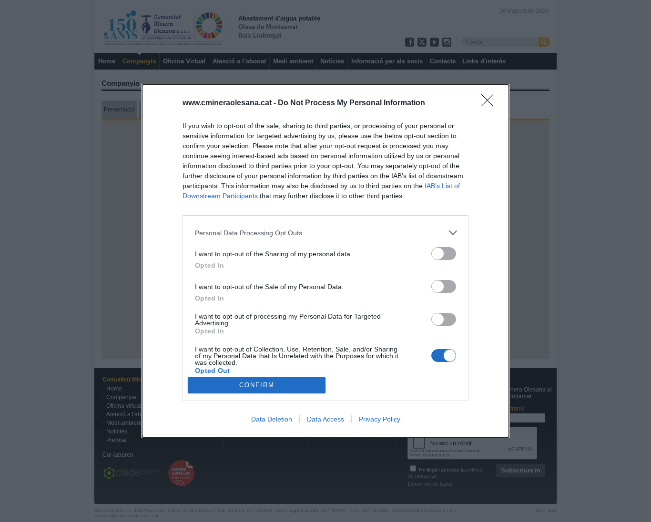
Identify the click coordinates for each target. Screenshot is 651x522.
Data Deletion (271, 419)
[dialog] (325, 261)
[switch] (443, 253)
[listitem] (325, 233)
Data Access (325, 419)
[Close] (490, 103)
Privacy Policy (379, 419)
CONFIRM (257, 385)
